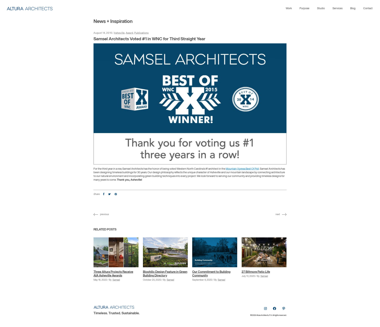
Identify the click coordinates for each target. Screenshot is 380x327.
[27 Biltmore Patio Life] (264, 252)
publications (141, 33)
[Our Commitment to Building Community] (214, 252)
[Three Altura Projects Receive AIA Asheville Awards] (116, 252)
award (129, 33)
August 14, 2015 (103, 33)
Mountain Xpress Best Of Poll (242, 169)
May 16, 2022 (100, 280)
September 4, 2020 (202, 280)
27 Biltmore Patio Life (256, 272)
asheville (119, 33)
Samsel (116, 280)
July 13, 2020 (248, 276)
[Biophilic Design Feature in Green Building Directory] (165, 252)
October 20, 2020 (152, 280)
